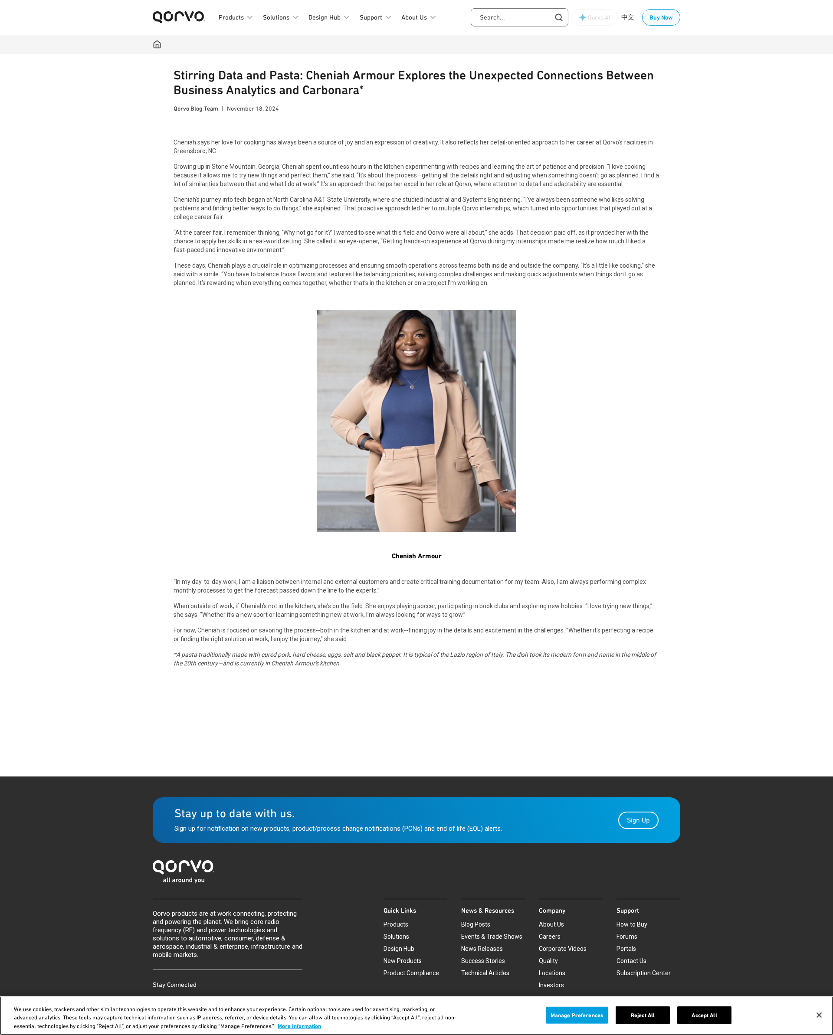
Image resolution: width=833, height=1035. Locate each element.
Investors (551, 985)
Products (396, 924)
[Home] (157, 44)
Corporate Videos (563, 948)
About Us (551, 924)
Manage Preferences (577, 1015)
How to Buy (632, 924)
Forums (627, 936)
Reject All (643, 1015)
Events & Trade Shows (491, 936)
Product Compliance (411, 972)
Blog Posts (475, 924)
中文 (627, 17)
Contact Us (631, 960)
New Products (403, 960)
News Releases (482, 948)
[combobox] (519, 17)
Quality (548, 960)
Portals (626, 948)
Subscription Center (644, 972)
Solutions (396, 936)
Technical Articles (485, 972)
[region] (416, 1015)
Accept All (704, 1015)
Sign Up (638, 820)
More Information (299, 1026)
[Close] (819, 1015)
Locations (552, 972)
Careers (550, 936)
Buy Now (661, 17)
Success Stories (483, 960)
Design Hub (399, 948)
